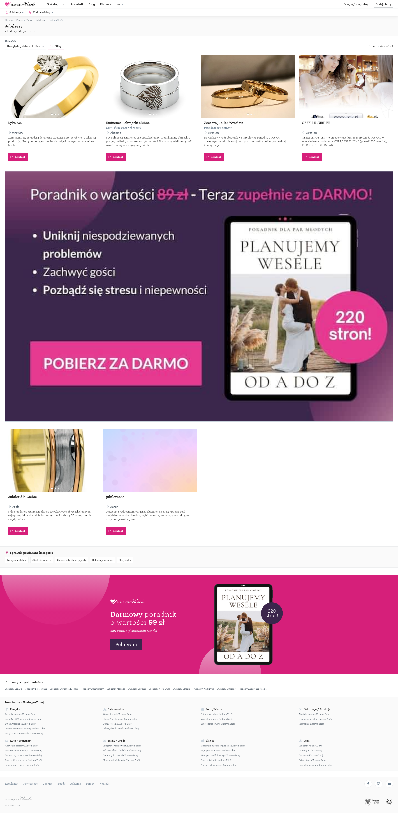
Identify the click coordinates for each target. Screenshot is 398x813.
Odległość (10, 41)
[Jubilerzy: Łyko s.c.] (52, 86)
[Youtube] (389, 784)
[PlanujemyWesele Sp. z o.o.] (18, 798)
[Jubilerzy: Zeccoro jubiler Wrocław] (248, 86)
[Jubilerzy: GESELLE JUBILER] (346, 86)
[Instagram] (378, 784)
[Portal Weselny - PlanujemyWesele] (20, 4)
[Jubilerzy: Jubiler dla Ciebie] (52, 460)
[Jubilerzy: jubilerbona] (150, 460)
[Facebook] (368, 784)
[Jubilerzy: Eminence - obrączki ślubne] (150, 86)
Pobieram (126, 644)
